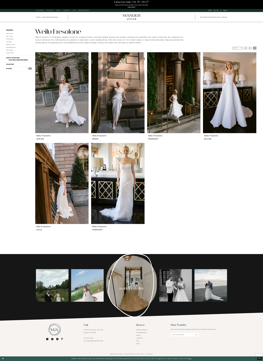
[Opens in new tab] (52, 285)
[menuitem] (40, 10)
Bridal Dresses (141, 330)
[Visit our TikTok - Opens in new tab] (57, 339)
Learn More (131, 7)
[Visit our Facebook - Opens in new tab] (47, 339)
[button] (210, 10)
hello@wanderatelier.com (93, 341)
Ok (259, 358)
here (189, 358)
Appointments (141, 332)
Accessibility (149, 354)
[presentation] (29, 69)
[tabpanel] (52, 285)
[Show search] (214, 10)
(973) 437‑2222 (88, 338)
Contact (139, 338)
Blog (138, 343)
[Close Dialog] (3, 358)
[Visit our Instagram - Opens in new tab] (52, 339)
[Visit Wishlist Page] (217, 10)
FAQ (137, 341)
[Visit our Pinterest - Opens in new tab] (62, 339)
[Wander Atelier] (224, 10)
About (138, 335)
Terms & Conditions (129, 354)
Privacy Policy (140, 354)
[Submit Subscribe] (196, 335)
